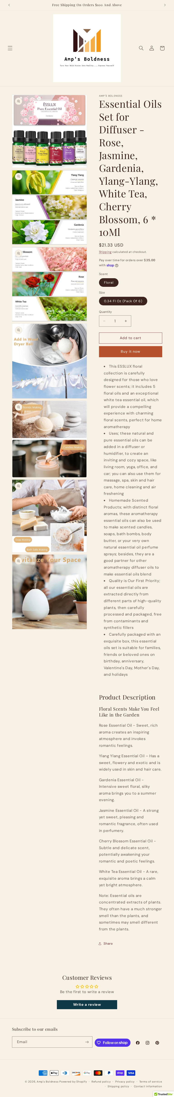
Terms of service (150, 1081)
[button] (10, 48)
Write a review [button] (87, 1004)
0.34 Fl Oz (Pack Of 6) (123, 301)
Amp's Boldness (47, 1081)
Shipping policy (118, 1086)
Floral (109, 282)
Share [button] (108, 943)
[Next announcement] (165, 5)
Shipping (105, 252)
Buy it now (130, 351)
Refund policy (101, 1081)
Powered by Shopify (73, 1081)
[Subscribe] (87, 1041)
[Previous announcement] (9, 5)
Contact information (148, 1086)
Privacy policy (125, 1081)
